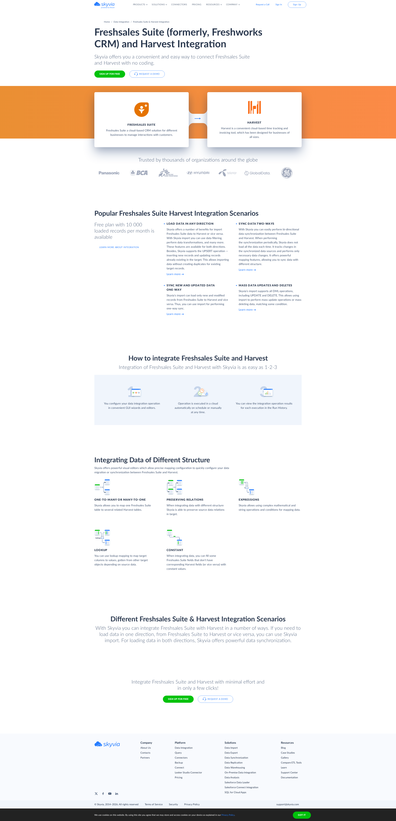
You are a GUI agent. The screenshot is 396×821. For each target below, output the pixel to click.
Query (178, 753)
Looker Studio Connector (188, 772)
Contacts (145, 753)
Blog (283, 748)
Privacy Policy (192, 804)
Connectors (181, 758)
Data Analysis (232, 777)
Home (107, 22)
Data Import (231, 748)
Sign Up (297, 5)
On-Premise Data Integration (240, 772)
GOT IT (302, 815)
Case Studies (288, 753)
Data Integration (121, 22)
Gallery (285, 758)
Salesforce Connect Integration (241, 787)
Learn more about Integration (119, 247)
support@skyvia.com (287, 804)
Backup (179, 762)
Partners (145, 758)
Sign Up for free (109, 74)
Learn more (174, 274)
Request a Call (262, 5)
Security (173, 804)
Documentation (289, 777)
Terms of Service (154, 804)
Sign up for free (178, 699)
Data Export (231, 753)
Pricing (178, 777)
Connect (179, 767)
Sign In (278, 5)
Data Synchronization (236, 758)
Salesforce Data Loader (237, 782)
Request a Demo (149, 74)
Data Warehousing (235, 767)
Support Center (289, 772)
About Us (145, 748)
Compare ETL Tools (291, 762)
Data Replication (234, 762)
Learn (284, 767)
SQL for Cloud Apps (235, 792)
